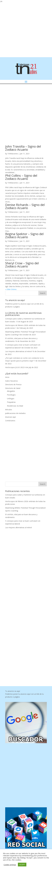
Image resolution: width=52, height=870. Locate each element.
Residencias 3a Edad (15, 406)
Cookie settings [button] (10, 865)
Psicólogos (11, 395)
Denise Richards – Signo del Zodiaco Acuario (25, 206)
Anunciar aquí (10, 417)
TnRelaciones (12, 153)
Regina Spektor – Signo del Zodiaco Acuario (24, 235)
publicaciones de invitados (15, 413)
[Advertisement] (26, 29)
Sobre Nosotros (11, 381)
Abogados (11, 391)
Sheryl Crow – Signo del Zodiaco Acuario (22, 264)
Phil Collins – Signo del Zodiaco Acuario (21, 177)
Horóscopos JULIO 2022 (14, 367)
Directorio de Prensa (13, 384)
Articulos (8, 409)
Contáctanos (10, 420)
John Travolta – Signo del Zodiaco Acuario (23, 148)
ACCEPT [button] (22, 864)
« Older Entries (11, 289)
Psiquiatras (11, 402)
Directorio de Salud (12, 388)
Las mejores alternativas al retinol (18, 351)
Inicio (7, 377)
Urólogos (10, 398)
